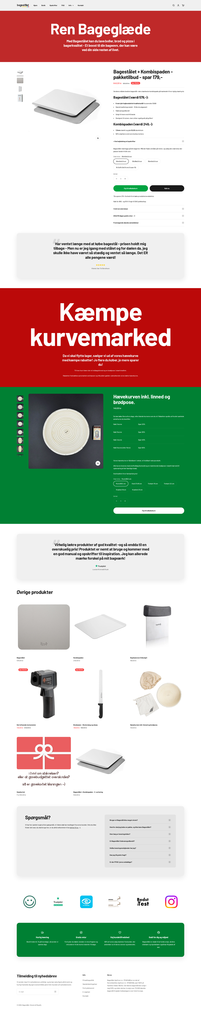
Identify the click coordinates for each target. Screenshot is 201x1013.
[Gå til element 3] (20, 89)
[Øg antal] (125, 178)
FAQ (62, 5)
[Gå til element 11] (20, 415)
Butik (43, 5)
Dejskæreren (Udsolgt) (138, 658)
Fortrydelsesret (88, 988)
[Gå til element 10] (20, 407)
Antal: (115, 174)
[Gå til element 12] (20, 424)
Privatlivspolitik (88, 980)
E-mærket (86, 992)
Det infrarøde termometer (26, 725)
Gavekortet (21, 792)
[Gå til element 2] (20, 80)
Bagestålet (21, 658)
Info (70, 5)
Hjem (35, 5)
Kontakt (81, 5)
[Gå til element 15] (20, 449)
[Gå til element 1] (20, 72)
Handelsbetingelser (90, 984)
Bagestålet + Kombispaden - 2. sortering (88, 792)
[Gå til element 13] (20, 432)
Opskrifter (53, 5)
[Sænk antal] (116, 178)
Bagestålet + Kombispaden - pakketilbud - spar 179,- (143, 74)
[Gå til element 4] (20, 98)
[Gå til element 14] (20, 441)
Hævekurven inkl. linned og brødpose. (141, 399)
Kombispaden (78, 658)
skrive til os (74, 828)
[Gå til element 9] (20, 399)
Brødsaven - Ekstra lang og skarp (85, 725)
